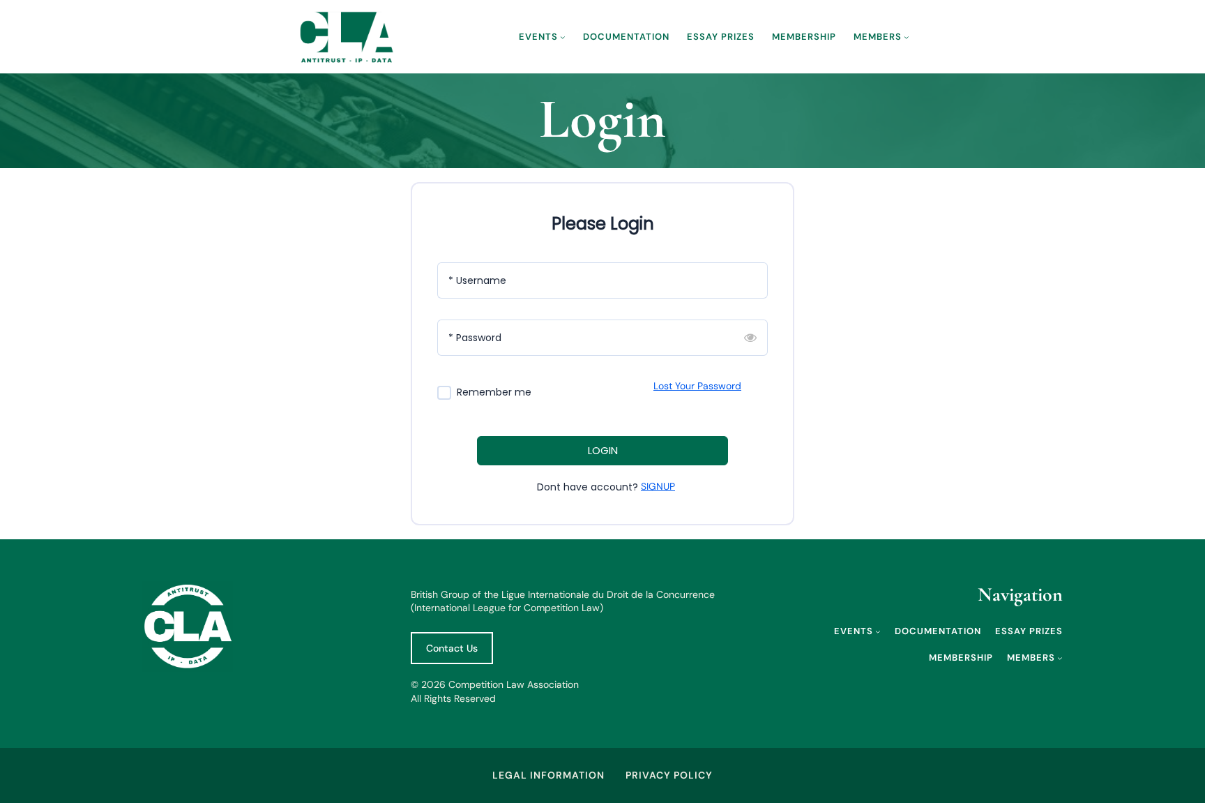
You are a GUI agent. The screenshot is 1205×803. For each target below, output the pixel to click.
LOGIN (603, 450)
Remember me (494, 392)
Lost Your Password (697, 386)
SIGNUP (658, 486)
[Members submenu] (906, 37)
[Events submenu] (563, 37)
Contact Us (452, 648)
